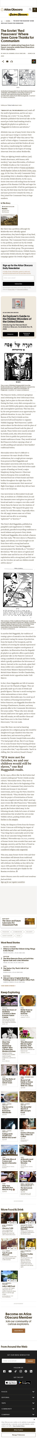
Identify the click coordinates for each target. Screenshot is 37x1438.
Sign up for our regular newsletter (13, 882)
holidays (29, 931)
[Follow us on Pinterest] (26, 1371)
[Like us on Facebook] (4, 1371)
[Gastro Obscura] (18, 14)
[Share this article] (3, 61)
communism (17, 931)
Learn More (18, 1330)
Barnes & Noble (26, 334)
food (18, 935)
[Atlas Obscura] (12, 9)
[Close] (34, 1419)
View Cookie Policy (18, 1426)
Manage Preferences (18, 1435)
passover (5, 931)
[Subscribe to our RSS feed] (31, 1371)
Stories (8, 21)
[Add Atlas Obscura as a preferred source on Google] (34, 61)
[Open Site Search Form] (30, 9)
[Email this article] (7, 61)
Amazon (10, 334)
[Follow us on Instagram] (21, 1371)
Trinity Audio (11, 105)
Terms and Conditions (22, 289)
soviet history (7, 935)
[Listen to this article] (12, 61)
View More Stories (7, 985)
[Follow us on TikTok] (16, 1371)
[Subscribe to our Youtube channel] (10, 1371)
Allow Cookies (18, 1430)
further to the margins (9, 820)
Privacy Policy (11, 289)
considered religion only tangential (14, 850)
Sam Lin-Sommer (9, 53)
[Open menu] (35, 9)
